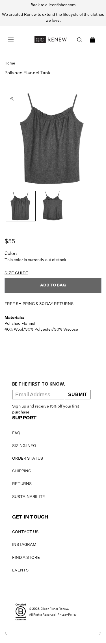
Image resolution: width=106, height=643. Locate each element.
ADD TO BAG (53, 285)
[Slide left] (5, 633)
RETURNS (22, 484)
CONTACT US (25, 532)
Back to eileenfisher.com (53, 5)
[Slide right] (100, 633)
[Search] (79, 40)
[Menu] (11, 40)
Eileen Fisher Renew (54, 609)
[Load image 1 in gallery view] (20, 206)
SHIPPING (21, 471)
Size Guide (16, 273)
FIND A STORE (26, 558)
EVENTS (20, 570)
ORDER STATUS (27, 458)
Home (10, 63)
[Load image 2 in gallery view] (53, 206)
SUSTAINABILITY (28, 497)
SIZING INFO (24, 446)
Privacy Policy (67, 614)
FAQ (16, 433)
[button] (92, 40)
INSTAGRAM (24, 545)
